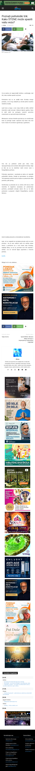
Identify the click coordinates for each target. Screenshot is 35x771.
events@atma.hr (10, 755)
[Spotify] (19, 370)
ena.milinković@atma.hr (12, 762)
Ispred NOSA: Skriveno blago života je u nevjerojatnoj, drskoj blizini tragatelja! (26, 339)
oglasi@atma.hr (15, 745)
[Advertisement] (17, 72)
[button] (2, 8)
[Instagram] (12, 370)
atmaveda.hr (28, 751)
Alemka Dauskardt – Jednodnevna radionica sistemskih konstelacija (17, 693)
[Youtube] (26, 370)
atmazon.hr (28, 747)
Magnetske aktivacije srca (10, 701)
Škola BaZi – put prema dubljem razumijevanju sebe (17, 683)
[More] (25, 29)
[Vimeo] (22, 370)
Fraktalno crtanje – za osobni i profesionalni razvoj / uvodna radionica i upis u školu (16, 685)
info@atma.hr (9, 741)
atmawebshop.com (30, 741)
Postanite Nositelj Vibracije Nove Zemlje (14, 682)
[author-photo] (17, 356)
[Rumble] (15, 370)
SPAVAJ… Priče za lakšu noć (11, 705)
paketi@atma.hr (12, 766)
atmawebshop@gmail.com (12, 749)
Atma (4, 25)
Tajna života (5, 337)
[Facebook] (8, 370)
